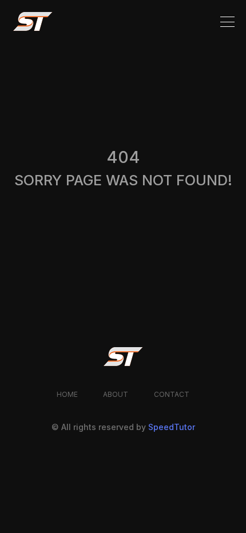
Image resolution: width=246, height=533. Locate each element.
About (116, 394)
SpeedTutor (171, 427)
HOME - (27, 151)
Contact (172, 394)
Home (67, 394)
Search (169, 233)
